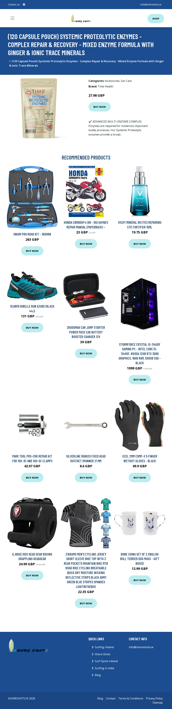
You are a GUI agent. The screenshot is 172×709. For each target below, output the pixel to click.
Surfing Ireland (104, 647)
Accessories (112, 81)
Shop (155, 18)
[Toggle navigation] (12, 18)
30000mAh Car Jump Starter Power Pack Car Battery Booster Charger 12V (86, 332)
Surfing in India (104, 668)
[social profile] (24, 4)
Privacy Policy (154, 698)
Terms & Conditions (130, 698)
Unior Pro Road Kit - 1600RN (32, 234)
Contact (111, 698)
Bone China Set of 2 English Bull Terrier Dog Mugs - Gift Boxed (139, 558)
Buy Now (99, 106)
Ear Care (126, 81)
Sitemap (158, 702)
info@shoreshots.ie (150, 4)
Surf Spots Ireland (106, 661)
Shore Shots (102, 654)
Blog (98, 675)
